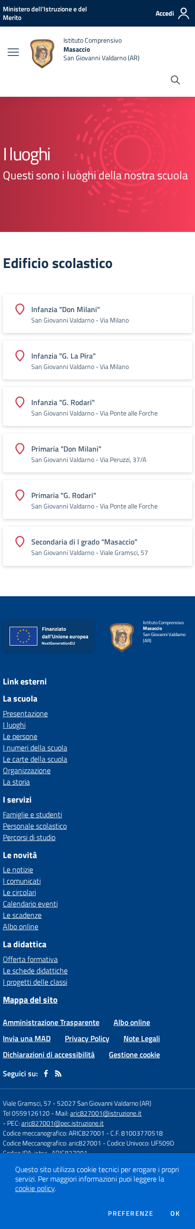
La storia (16, 781)
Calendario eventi (30, 903)
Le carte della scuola (35, 759)
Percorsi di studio (29, 837)
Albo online (20, 926)
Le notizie (18, 869)
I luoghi (14, 724)
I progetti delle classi (35, 982)
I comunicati (22, 881)
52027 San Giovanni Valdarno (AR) (104, 1103)
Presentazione (25, 713)
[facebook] (46, 1073)
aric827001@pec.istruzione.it (62, 1123)
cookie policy (34, 1188)
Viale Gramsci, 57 (27, 1103)
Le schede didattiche (35, 970)
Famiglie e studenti (32, 814)
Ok (175, 1213)
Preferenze (130, 1213)
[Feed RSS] (58, 1073)
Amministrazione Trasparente (51, 1022)
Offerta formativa (30, 959)
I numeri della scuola (35, 747)
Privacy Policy (87, 1038)
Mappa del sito (30, 999)
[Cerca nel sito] (175, 81)
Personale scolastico (35, 826)
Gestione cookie (134, 1054)
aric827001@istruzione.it (106, 1113)
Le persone (20, 736)
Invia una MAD (27, 1038)
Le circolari (19, 892)
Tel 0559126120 (26, 1113)
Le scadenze (22, 915)
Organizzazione (27, 770)
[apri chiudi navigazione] (13, 53)
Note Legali (142, 1038)
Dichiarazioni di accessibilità (49, 1054)
